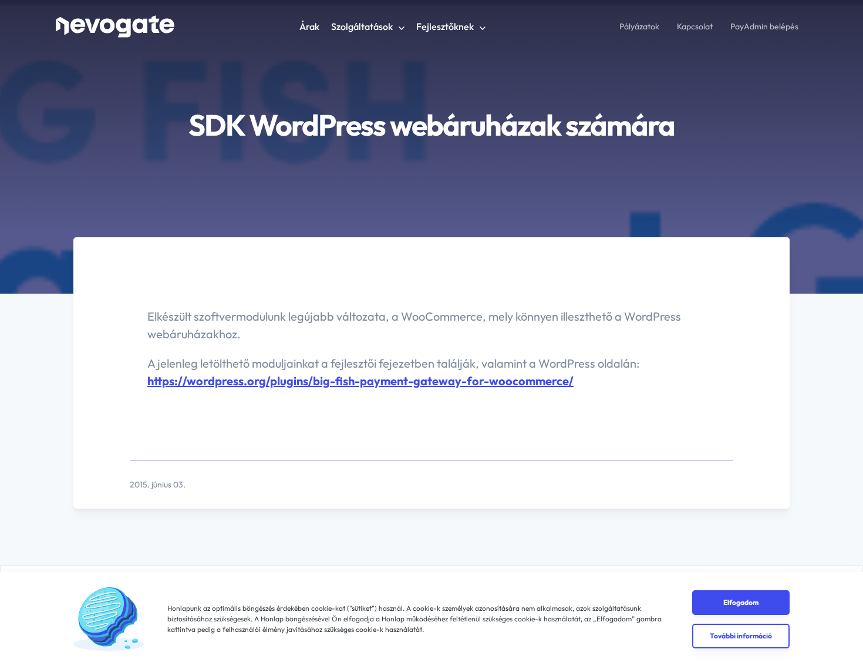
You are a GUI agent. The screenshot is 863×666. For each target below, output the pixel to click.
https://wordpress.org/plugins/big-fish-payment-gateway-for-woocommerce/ (360, 381)
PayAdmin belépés (764, 26)
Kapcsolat (695, 26)
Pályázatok (639, 26)
